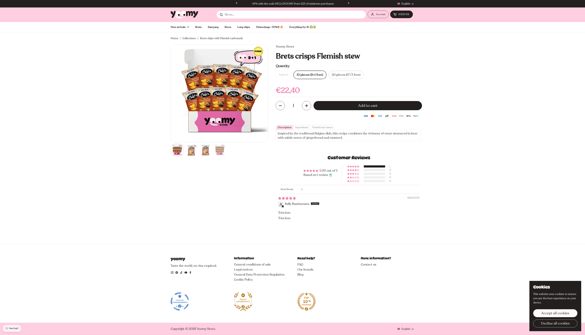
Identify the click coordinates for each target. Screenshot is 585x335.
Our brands (305, 269)
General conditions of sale (252, 264)
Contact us (368, 264)
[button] (401, 14)
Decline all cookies (555, 323)
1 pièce (283, 75)
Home (174, 38)
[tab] (284, 127)
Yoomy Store (206, 329)
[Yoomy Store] (184, 14)
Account (380, 14)
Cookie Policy (243, 280)
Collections (189, 38)
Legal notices (243, 269)
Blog (300, 275)
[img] (287, 198)
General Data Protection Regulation (259, 275)
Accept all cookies (555, 313)
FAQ (300, 264)
